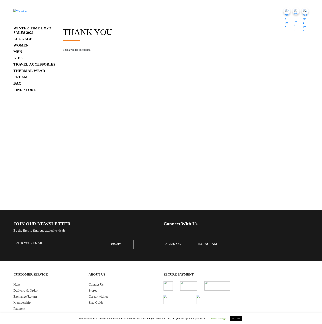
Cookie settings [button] (218, 318)
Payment (19, 308)
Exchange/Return (25, 296)
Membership (22, 302)
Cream (20, 77)
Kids (17, 58)
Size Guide (96, 302)
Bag (17, 83)
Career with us (98, 296)
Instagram (207, 244)
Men (17, 51)
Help (16, 284)
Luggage (22, 39)
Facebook (172, 244)
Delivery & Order (25, 290)
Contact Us (96, 284)
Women (21, 45)
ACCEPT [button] (236, 318)
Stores (93, 290)
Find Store (24, 90)
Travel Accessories (34, 64)
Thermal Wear (29, 71)
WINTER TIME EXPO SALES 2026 (32, 30)
